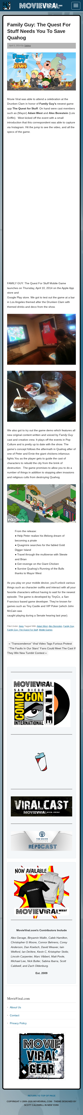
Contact (14, 1015)
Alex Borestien (55, 626)
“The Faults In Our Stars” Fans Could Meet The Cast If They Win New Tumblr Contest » (41, 651)
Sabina (27, 45)
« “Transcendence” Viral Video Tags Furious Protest (40, 643)
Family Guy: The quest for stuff (22, 630)
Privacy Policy (18, 1023)
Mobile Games (46, 630)
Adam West (42, 626)
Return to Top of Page (41, 1096)
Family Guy (68, 626)
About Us (15, 1007)
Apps (21, 626)
